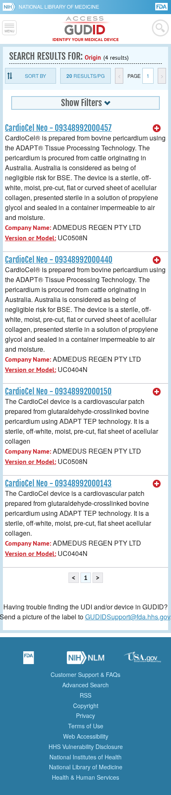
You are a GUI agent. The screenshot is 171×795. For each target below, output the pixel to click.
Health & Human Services (85, 777)
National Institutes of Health (85, 757)
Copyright (85, 705)
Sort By (35, 75)
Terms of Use (85, 726)
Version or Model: (30, 238)
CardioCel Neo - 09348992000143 (58, 483)
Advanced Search (85, 685)
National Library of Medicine (59, 6)
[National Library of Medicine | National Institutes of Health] (85, 660)
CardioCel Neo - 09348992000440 (58, 260)
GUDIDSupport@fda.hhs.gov (127, 616)
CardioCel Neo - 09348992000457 (58, 128)
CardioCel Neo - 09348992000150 (58, 391)
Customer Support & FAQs (85, 674)
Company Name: (28, 227)
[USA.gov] (142, 660)
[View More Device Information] (157, 128)
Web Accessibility (85, 736)
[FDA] (162, 6)
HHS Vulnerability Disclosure (86, 746)
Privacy (85, 715)
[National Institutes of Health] (10, 6)
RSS (85, 695)
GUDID (86, 29)
